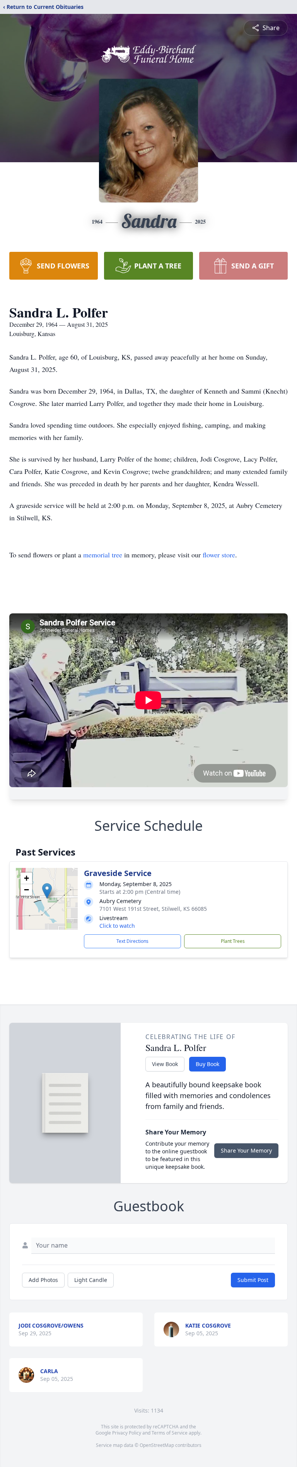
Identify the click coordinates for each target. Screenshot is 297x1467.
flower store (219, 554)
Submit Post (252, 1280)
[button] (47, 891)
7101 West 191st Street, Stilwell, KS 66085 (153, 908)
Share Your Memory (246, 1150)
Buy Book (207, 1064)
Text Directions (132, 941)
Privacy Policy (126, 1433)
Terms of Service (170, 1433)
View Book (165, 1064)
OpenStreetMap (157, 1445)
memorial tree (102, 554)
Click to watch (117, 925)
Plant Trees (233, 941)
